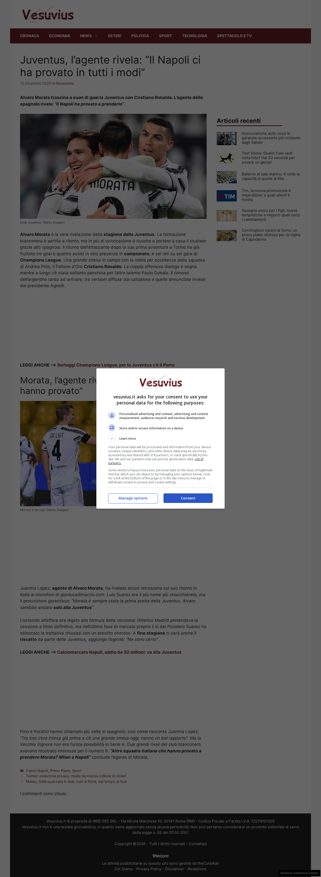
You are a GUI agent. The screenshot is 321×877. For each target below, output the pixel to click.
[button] (160, 438)
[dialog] (160, 438)
